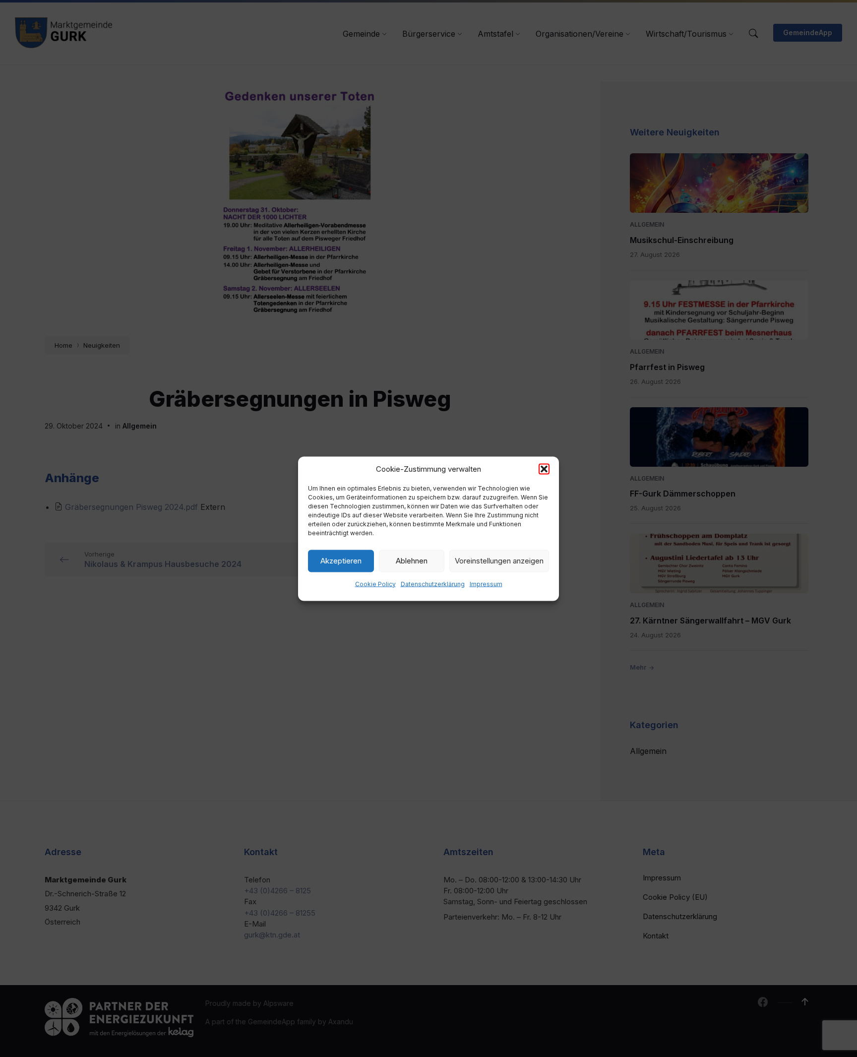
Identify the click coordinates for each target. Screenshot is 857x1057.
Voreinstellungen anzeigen (499, 560)
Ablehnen (412, 560)
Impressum (486, 583)
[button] (544, 469)
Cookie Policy (375, 583)
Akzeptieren (341, 560)
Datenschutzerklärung (433, 583)
